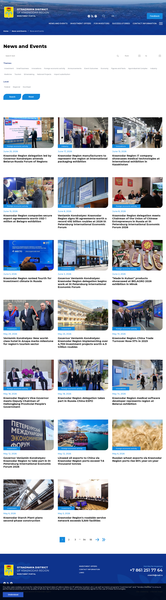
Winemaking (29, 74)
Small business (22, 68)
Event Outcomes (91, 68)
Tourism (17, 74)
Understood (13, 595)
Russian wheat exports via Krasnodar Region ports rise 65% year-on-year (137, 459)
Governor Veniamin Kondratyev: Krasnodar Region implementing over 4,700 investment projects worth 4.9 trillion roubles (83, 342)
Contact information (145, 23)
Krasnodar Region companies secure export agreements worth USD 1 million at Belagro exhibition (27, 218)
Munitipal (27, 87)
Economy (104, 68)
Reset (31, 97)
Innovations (36, 68)
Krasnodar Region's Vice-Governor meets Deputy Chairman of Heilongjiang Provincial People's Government (26, 402)
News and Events (19, 31)
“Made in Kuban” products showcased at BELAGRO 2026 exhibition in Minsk (132, 281)
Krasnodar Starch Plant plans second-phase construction (23, 519)
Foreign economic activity (54, 68)
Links (81, 573)
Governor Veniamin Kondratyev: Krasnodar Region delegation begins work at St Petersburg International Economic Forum (82, 283)
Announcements (75, 68)
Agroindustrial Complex (137, 68)
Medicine (8, 74)
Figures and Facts (118, 68)
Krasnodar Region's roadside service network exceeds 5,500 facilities (82, 519)
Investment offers (80, 23)
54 (84, 539)
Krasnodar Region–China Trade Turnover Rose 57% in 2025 (132, 340)
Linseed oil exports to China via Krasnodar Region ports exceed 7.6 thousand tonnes (81, 461)
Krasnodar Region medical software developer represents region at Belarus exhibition (136, 401)
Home (5, 31)
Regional (16, 87)
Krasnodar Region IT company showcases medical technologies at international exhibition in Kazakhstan (136, 160)
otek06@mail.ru (155, 575)
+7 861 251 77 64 (146, 570)
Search (12, 97)
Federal (7, 87)
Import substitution (62, 74)
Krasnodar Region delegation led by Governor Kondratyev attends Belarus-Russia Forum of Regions (27, 158)
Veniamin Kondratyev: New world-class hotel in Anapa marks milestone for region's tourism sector (28, 341)
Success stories (121, 23)
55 (91, 539)
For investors (101, 23)
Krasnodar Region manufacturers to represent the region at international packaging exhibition (83, 158)
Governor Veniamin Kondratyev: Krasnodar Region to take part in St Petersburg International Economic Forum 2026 (27, 462)
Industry (153, 68)
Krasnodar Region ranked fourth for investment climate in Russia (27, 280)
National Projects (44, 74)
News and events (58, 23)
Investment (9, 68)
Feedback (154, 16)
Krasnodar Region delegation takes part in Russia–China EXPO (81, 400)
